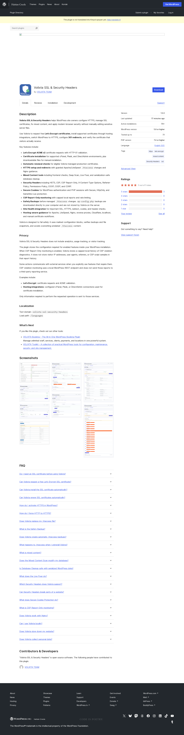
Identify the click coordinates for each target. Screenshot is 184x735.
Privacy (13, 705)
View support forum (130, 235)
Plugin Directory (16, 13)
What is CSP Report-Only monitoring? (36, 608)
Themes (46, 697)
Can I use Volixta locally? (30, 623)
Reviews (38, 103)
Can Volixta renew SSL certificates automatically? (42, 497)
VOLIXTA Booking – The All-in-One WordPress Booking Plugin (51, 337)
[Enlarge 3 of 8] (46, 407)
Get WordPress (172, 4)
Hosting (13, 701)
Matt (146, 697)
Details (25, 103)
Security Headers (152, 161)
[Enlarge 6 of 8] (78, 397)
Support (161, 103)
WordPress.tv (83, 705)
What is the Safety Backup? (32, 529)
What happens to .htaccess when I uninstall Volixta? (43, 545)
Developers (81, 701)
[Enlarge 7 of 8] (110, 365)
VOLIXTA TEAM (44, 92)
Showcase (47, 693)
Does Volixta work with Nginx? (33, 615)
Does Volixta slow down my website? (36, 631)
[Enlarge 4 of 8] (46, 424)
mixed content (158, 156)
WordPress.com (150, 693)
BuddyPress (149, 705)
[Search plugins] (36, 28)
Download (158, 90)
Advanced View (128, 168)
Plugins (46, 701)
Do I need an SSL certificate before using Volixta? (42, 474)
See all (162, 213)
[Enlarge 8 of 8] (110, 407)
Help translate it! (114, 20)
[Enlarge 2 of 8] (46, 388)
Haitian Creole (39, 719)
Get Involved (115, 693)
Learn (79, 693)
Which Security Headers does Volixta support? (40, 584)
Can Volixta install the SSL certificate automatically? (43, 489)
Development (70, 103)
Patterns (46, 705)
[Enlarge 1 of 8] (46, 365)
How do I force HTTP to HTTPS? (35, 513)
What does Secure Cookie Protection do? (38, 600)
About (12, 693)
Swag (113, 705)
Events (113, 697)
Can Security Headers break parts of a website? (41, 592)
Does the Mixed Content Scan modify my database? (43, 560)
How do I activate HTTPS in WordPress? (38, 505)
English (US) (160, 145)
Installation (53, 103)
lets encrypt (159, 151)
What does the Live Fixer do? (33, 576)
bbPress (147, 701)
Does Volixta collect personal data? (35, 639)
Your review (126, 213)
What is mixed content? (30, 553)
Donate (114, 701)
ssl (162, 161)
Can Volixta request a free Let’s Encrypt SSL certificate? (45, 482)
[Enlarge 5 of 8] (78, 365)
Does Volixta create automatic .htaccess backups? (42, 537)
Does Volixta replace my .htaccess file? (37, 521)
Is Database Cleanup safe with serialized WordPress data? (46, 568)
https (151, 151)
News (12, 697)
